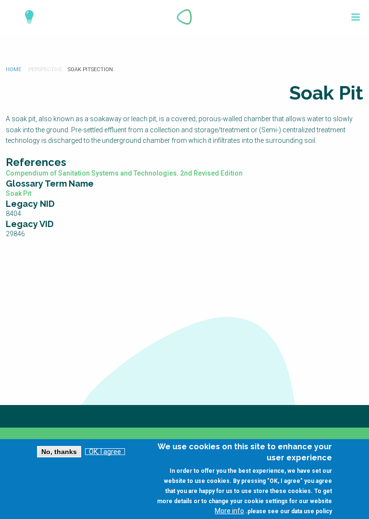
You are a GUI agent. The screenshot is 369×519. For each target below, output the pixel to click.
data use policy (311, 511)
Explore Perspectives (25, 16)
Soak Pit (18, 193)
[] (355, 17)
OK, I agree (105, 451)
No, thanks (59, 452)
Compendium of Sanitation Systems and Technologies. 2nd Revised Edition (124, 173)
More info (229, 510)
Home (13, 69)
